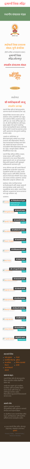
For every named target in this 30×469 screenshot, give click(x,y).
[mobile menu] (27, 3)
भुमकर (15, 431)
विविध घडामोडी (20, 363)
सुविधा (18, 360)
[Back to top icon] (26, 465)
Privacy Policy (9, 434)
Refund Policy (19, 434)
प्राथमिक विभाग (10, 360)
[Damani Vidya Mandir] (15, 3)
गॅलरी (17, 357)
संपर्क (17, 365)
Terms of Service (15, 436)
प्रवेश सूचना (8, 357)
